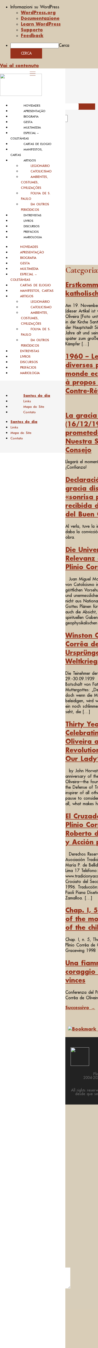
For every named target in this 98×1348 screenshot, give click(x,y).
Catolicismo (41, 171)
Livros (28, 221)
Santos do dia (36, 395)
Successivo (80, 1007)
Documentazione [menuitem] (40, 18)
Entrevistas (32, 215)
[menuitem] (54, 7)
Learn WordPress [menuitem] (41, 24)
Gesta (28, 122)
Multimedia (32, 127)
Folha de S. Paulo (36, 196)
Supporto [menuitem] (32, 29)
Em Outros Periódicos (35, 207)
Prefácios (31, 232)
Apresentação (34, 111)
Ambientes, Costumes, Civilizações (34, 182)
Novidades (32, 105)
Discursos (31, 226)
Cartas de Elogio (37, 144)
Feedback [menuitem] (32, 35)
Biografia (31, 116)
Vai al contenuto (19, 65)
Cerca (64, 45)
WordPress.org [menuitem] (38, 12)
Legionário (40, 166)
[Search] (74, 120)
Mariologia (33, 237)
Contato (29, 412)
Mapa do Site (33, 407)
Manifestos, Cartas (37, 291)
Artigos (30, 160)
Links (27, 401)
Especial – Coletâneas (23, 277)
